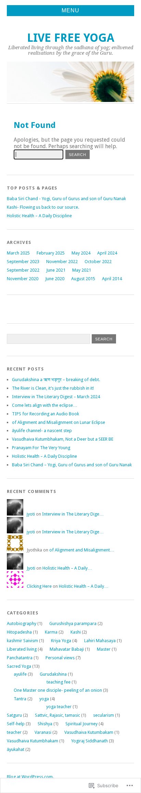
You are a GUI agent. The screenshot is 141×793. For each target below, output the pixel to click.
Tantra (20, 698)
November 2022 (62, 261)
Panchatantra (20, 657)
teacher (14, 732)
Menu (70, 10)
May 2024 (81, 253)
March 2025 (18, 253)
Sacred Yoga (19, 666)
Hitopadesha (19, 632)
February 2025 (51, 253)
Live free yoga (70, 37)
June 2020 (54, 278)
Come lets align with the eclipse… (44, 405)
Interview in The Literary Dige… (73, 514)
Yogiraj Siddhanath (89, 740)
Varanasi (43, 732)
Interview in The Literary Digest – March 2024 (56, 396)
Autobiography (21, 623)
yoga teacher (59, 706)
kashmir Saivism (22, 640)
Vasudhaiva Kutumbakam (88, 732)
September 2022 (23, 270)
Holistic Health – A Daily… (67, 568)
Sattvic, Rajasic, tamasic (57, 715)
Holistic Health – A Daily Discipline (39, 215)
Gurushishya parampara (73, 623)
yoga (44, 698)
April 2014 (112, 278)
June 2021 (55, 270)
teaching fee (58, 682)
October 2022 (98, 261)
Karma (51, 632)
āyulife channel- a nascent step (42, 430)
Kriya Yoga (61, 640)
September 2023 (23, 261)
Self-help (16, 723)
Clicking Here (39, 586)
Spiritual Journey (81, 723)
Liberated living (22, 649)
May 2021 (81, 270)
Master (104, 649)
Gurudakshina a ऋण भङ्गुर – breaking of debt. (56, 379)
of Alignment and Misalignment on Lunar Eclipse (58, 422)
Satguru (14, 715)
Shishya (45, 723)
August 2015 (83, 278)
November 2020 (22, 278)
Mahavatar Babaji (67, 649)
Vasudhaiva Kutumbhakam (32, 740)
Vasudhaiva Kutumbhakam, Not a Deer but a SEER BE (62, 439)
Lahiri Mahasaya (100, 640)
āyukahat (15, 749)
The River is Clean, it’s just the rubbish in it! (53, 388)
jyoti (31, 514)
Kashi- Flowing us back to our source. (43, 207)
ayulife (20, 674)
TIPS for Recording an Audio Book (46, 413)
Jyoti (31, 568)
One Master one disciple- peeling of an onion (58, 690)
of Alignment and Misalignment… (81, 549)
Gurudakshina (53, 674)
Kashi (75, 632)
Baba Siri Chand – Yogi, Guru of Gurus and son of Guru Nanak (72, 464)
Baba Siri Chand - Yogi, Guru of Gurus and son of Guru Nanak (66, 198)
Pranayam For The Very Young (41, 447)
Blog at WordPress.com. (30, 776)
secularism (103, 715)
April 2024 (107, 253)
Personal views (60, 657)
